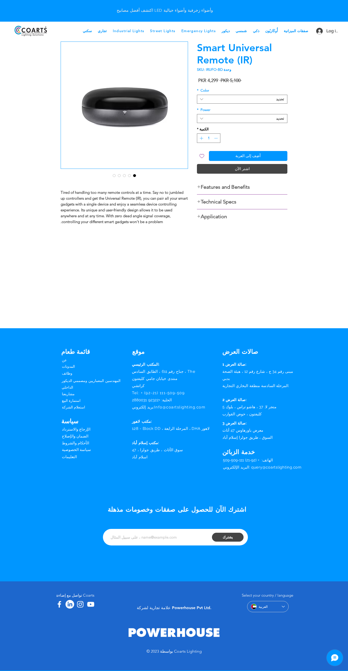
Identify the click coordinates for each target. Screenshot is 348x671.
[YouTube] (90, 604)
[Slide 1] (165, 6)
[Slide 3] (158, 6)
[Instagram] (80, 604)
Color (203, 90)
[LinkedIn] (69, 604)
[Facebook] (59, 604)
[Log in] (317, 31)
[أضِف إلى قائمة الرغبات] (202, 156)
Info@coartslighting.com (180, 407)
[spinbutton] (208, 138)
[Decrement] (216, 138)
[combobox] (242, 99)
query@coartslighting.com (276, 467)
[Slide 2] (171, 6)
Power (203, 110)
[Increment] (201, 138)
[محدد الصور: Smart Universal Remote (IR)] (134, 175)
